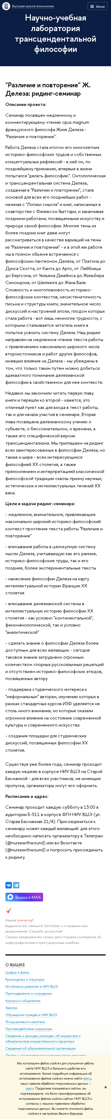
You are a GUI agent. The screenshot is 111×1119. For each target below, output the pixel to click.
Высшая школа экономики (33, 6)
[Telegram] (16, 885)
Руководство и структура (24, 979)
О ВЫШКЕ (15, 965)
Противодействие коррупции (28, 1029)
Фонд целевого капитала (25, 1022)
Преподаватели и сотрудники (28, 993)
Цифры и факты (17, 972)
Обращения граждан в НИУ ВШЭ (31, 1015)
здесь (87, 1078)
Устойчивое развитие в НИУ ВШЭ (31, 986)
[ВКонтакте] (8, 885)
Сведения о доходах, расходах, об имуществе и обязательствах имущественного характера (43, 1039)
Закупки (11, 1007)
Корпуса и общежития (22, 1000)
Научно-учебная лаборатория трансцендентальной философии (55, 33)
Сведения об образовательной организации (40, 1048)
